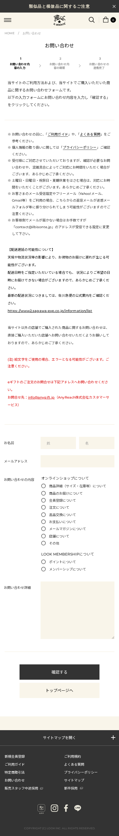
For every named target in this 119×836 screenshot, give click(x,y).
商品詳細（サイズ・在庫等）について (77, 486)
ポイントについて (62, 562)
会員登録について (62, 500)
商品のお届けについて (66, 493)
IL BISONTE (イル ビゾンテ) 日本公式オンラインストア (59, 21)
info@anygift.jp (41, 397)
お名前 (9, 443)
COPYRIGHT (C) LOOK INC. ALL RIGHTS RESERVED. (59, 828)
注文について (59, 507)
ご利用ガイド (58, 134)
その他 (54, 543)
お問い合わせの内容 (19, 479)
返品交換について (62, 515)
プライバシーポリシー (80, 147)
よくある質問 (90, 134)
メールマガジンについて (67, 529)
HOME (10, 33)
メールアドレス (15, 461)
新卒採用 (71, 788)
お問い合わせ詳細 (17, 587)
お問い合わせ (32, 33)
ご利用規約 (72, 756)
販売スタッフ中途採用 (21, 788)
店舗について (59, 536)
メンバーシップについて (67, 569)
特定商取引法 (15, 772)
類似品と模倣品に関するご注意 (59, 6)
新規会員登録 (15, 756)
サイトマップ (74, 780)
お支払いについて (62, 522)
